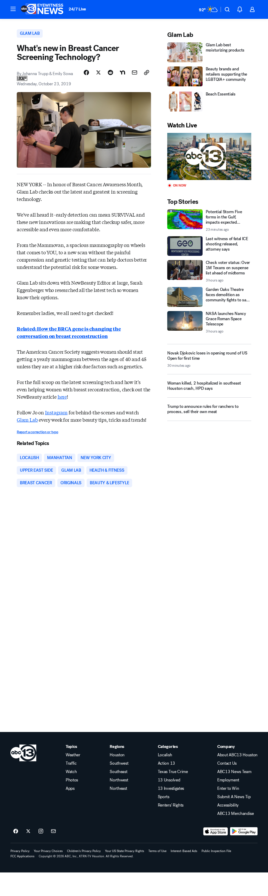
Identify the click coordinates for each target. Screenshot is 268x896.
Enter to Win (228, 788)
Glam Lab (27, 419)
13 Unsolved (169, 780)
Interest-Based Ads (184, 851)
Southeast (118, 772)
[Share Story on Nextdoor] (122, 72)
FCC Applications (22, 856)
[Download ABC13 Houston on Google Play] (244, 831)
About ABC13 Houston (237, 755)
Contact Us (227, 763)
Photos (72, 780)
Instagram (56, 412)
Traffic (71, 763)
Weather (73, 755)
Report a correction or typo (37, 432)
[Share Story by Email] (134, 72)
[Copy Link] (146, 72)
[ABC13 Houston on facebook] (15, 831)
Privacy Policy (20, 851)
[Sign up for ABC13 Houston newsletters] (53, 831)
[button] (13, 9)
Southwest (119, 763)
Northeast (118, 788)
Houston (117, 755)
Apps (70, 788)
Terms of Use (157, 851)
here (62, 396)
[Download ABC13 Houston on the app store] (215, 831)
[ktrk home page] (23, 753)
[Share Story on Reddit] (110, 72)
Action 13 (166, 763)
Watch (71, 772)
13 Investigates (171, 788)
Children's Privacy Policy (84, 851)
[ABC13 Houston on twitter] (28, 831)
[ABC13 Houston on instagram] (41, 831)
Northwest (119, 780)
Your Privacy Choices (48, 851)
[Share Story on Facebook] (86, 72)
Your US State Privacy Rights (124, 851)
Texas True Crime (173, 772)
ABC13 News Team (234, 772)
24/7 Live (77, 9)
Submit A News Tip (234, 797)
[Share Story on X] (98, 72)
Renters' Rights (170, 805)
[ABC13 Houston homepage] (42, 9)
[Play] (209, 156)
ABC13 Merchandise (235, 814)
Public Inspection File (216, 851)
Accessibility (228, 805)
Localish (165, 755)
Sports (163, 797)
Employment (228, 780)
